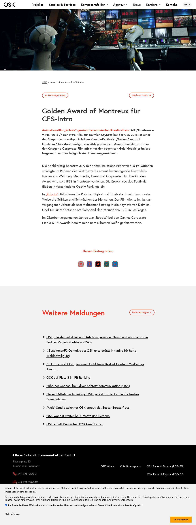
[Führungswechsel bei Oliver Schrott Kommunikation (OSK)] (98, 385)
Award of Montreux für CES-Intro (67, 82)
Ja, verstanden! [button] (180, 519)
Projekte (37, 5)
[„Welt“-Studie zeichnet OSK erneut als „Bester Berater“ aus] (98, 407)
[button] (81, 264)
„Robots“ (52, 194)
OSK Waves (108, 466)
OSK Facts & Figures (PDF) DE (165, 474)
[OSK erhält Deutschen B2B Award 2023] (98, 424)
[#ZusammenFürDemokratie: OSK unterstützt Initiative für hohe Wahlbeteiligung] (98, 353)
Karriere (152, 5)
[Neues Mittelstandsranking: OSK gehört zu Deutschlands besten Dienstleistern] (98, 396)
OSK (44, 82)
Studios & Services (62, 5)
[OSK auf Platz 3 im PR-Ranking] (98, 377)
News (137, 5)
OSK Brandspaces (130, 466)
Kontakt (171, 5)
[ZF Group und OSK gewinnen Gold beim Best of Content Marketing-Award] (98, 366)
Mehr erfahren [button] (12, 514)
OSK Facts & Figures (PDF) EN (165, 466)
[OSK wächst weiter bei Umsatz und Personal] (98, 415)
